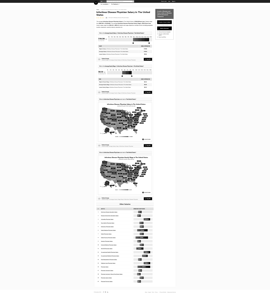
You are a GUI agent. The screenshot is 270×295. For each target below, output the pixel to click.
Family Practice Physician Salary (108, 237)
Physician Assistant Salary (107, 270)
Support (149, 292)
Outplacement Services (171, 292)
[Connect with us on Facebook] (103, 292)
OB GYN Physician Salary (106, 248)
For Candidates (105, 4)
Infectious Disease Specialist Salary (109, 212)
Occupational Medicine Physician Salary (110, 255)
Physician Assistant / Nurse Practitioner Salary (111, 274)
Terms (153, 292)
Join (169, 1)
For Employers (115, 4)
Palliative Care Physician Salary (108, 263)
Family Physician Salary (106, 233)
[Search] (133, 1)
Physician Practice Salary (106, 281)
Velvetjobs (96, 3)
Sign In (173, 1)
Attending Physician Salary (107, 219)
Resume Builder (163, 292)
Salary (97, 9)
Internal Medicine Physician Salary (109, 244)
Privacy (156, 292)
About (146, 292)
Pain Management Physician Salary (109, 259)
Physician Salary (104, 266)
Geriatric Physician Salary (107, 241)
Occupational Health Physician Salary (109, 252)
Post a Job (163, 1)
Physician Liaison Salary (106, 277)
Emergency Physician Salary (107, 226)
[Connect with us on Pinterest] (105, 292)
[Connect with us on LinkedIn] (107, 292)
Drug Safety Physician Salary (107, 223)
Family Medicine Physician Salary (108, 230)
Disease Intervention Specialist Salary (109, 215)
